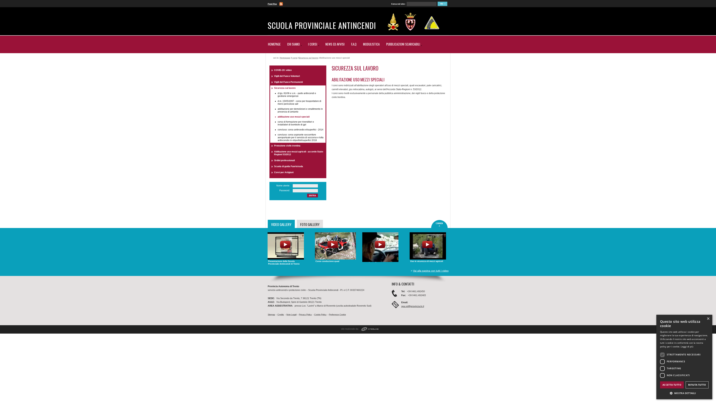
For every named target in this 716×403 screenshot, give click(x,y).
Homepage (274, 44)
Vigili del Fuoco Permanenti (288, 82)
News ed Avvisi (335, 44)
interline (370, 329)
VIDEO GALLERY (281, 224)
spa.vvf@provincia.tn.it (412, 306)
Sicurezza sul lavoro (308, 58)
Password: (284, 190)
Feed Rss (272, 4)
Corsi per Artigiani (283, 172)
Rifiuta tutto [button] (697, 384)
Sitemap (271, 314)
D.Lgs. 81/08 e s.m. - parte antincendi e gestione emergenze (297, 94)
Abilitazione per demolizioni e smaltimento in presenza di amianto (300, 110)
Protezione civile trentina (287, 145)
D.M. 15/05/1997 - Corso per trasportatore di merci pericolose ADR (299, 102)
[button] (684, 393)
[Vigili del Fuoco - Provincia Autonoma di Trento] (393, 22)
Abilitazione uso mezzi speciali (294, 116)
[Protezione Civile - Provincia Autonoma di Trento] (431, 22)
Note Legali (291, 314)
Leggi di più (687, 346)
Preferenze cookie (337, 314)
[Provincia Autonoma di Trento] (410, 22)
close (439, 224)
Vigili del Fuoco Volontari (287, 76)
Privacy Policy (305, 314)
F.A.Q (354, 44)
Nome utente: (283, 185)
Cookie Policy (320, 314)
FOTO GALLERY (310, 224)
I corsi (294, 58)
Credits (280, 314)
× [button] (708, 318)
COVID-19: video (283, 70)
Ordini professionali (284, 160)
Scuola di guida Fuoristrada (288, 166)
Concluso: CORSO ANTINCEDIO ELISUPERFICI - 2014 (300, 129)
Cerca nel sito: (398, 4)
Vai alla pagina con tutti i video (431, 270)
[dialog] (684, 357)
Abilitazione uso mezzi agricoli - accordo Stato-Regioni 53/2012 (299, 153)
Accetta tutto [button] (671, 384)
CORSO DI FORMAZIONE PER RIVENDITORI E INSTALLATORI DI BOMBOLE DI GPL (296, 123)
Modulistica (371, 44)
